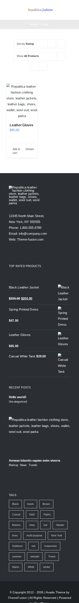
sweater (34, 556)
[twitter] (18, 253)
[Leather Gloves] (22, 101)
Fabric (47, 514)
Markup (13, 465)
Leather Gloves (21, 125)
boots (30, 504)
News (23, 465)
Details (30, 149)
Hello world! (17, 397)
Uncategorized (18, 401)
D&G (32, 514)
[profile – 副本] (40, 8)
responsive (50, 546)
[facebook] (10, 253)
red (33, 546)
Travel (51, 556)
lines (15, 535)
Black (15, 504)
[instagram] (25, 253)
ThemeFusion (17, 597)
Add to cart (16, 151)
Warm (15, 567)
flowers (16, 525)
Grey (32, 525)
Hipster (60, 525)
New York (56, 535)
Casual (16, 514)
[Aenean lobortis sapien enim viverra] (39, 436)
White (31, 567)
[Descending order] (61, 43)
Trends (33, 465)
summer (16, 556)
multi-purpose (34, 535)
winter (46, 567)
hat (45, 525)
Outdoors (17, 546)
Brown (46, 504)
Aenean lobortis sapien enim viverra (34, 460)
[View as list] (43, 66)
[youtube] (33, 253)
